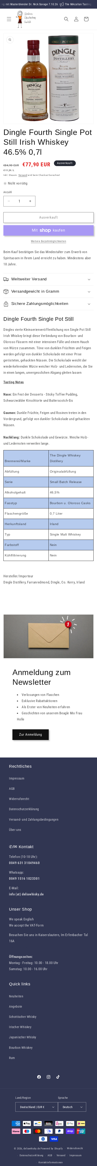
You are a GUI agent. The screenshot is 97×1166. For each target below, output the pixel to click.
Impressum (16, 778)
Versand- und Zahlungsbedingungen (33, 819)
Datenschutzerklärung (24, 809)
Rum (12, 1058)
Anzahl (7, 192)
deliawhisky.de (31, 1148)
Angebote (15, 1006)
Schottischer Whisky (22, 1017)
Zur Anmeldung (30, 734)
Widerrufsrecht (19, 799)
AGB (12, 788)
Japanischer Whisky (22, 1037)
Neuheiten (16, 996)
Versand (22, 175)
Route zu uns (18, 947)
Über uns (15, 830)
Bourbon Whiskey (21, 1047)
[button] (9, 19)
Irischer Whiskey (20, 1027)
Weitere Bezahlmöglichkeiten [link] (48, 241)
